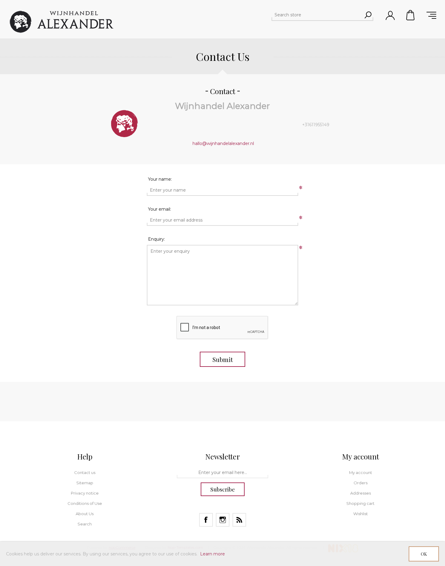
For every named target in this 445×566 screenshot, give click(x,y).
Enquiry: (156, 239)
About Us (85, 513)
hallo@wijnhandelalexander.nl (223, 143)
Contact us (84, 472)
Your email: (159, 209)
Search (84, 524)
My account (360, 472)
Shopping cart (411, 15)
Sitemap (84, 482)
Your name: (160, 179)
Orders (361, 482)
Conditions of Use (85, 503)
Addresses (360, 493)
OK (424, 554)
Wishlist (360, 513)
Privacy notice (85, 493)
